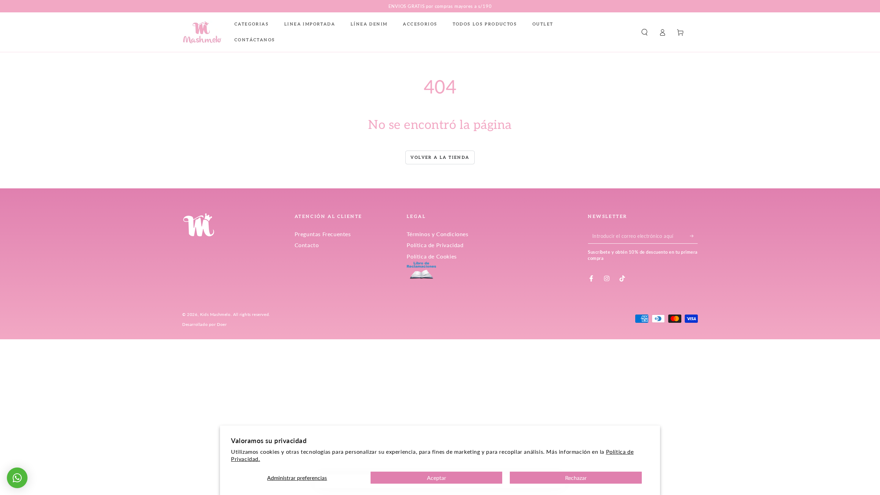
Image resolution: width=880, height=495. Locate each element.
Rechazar (576, 477)
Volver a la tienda (439, 157)
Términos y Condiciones (437, 234)
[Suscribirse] (694, 235)
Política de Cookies (431, 256)
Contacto (307, 245)
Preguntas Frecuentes (323, 234)
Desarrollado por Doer (204, 324)
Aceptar (436, 477)
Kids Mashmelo (215, 314)
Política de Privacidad (435, 245)
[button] (644, 32)
